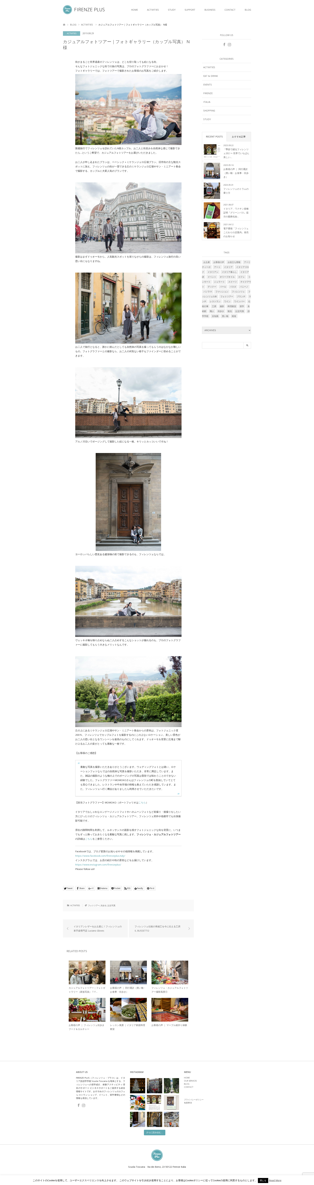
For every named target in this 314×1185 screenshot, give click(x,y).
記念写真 (111, 905)
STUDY (171, 9)
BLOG (248, 9)
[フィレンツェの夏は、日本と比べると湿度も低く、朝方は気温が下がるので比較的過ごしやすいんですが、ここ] (137, 1119)
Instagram (229, 44)
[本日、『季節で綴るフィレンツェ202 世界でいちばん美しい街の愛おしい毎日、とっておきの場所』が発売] (154, 1102)
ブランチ (241, 296)
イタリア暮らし (229, 271)
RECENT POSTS (214, 136)
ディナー (212, 286)
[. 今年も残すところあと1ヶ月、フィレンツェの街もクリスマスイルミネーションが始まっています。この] (154, 1085)
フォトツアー (94, 905)
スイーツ (232, 281)
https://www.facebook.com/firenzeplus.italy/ (100, 855)
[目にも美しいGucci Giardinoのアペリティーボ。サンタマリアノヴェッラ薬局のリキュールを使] (137, 1102)
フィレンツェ (238, 291)
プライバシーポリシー (194, 1099)
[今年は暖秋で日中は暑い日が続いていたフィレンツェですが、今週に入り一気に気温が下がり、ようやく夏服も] (171, 1085)
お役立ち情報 (234, 262)
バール (223, 286)
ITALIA (206, 101)
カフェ (241, 276)
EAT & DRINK (210, 75)
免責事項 (188, 1102)
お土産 (206, 262)
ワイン (227, 301)
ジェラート (219, 281)
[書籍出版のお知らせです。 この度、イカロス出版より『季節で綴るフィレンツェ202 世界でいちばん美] (171, 1102)
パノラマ (207, 291)
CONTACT (230, 9)
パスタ (233, 286)
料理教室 (232, 306)
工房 (214, 306)
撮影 (222, 306)
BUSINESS (209, 9)
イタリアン (213, 271)
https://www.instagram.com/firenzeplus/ (98, 864)
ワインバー (239, 301)
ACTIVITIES (153, 9)
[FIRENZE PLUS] (104, 9)
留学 (242, 306)
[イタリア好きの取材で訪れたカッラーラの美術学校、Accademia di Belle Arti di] (154, 1119)
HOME (134, 9)
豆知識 (215, 316)
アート (217, 267)
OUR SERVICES (190, 1080)
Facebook (224, 44)
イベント (212, 276)
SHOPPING (209, 110)
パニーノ (244, 286)
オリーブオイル (227, 276)
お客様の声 (218, 262)
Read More (275, 1180)
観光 (230, 311)
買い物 (225, 316)
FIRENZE (208, 93)
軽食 (234, 316)
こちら (142, 802)
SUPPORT (190, 9)
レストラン (215, 301)
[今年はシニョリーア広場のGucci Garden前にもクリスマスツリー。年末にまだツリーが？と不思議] (137, 1085)
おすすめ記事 (239, 136)
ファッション (222, 291)
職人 (212, 311)
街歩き (104, 905)
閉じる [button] (263, 1180)
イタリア (228, 267)
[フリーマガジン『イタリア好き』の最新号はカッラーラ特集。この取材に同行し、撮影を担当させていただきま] (171, 1119)
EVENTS (207, 84)
